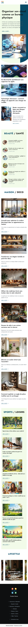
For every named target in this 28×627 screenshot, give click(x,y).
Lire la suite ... (6, 31)
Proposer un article (18, 625)
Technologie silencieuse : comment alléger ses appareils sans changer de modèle (13, 100)
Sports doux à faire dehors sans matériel (13, 431)
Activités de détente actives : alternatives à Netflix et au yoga (14, 474)
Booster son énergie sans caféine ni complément (17, 172)
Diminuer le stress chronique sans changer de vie (16, 164)
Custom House (14, 596)
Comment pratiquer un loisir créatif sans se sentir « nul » (14, 496)
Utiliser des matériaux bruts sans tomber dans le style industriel (11, 292)
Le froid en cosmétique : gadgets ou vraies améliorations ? (17, 156)
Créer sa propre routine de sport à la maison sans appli (12, 452)
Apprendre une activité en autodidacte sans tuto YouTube (14, 574)
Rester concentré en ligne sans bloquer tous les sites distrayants (19, 110)
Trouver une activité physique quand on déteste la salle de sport (13, 518)
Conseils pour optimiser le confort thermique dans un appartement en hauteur (12, 222)
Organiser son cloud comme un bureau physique (14, 14)
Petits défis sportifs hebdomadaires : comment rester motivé (12, 540)
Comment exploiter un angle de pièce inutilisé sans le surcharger (13, 395)
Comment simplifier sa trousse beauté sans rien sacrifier (16, 141)
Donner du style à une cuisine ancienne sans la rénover (11, 326)
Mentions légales (9, 625)
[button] (26, 2)
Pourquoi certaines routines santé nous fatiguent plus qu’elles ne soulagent (16, 180)
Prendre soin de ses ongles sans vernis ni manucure (16, 148)
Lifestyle (14, 569)
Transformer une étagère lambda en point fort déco (12, 258)
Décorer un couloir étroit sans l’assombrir (11, 361)
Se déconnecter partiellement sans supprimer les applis (12, 81)
